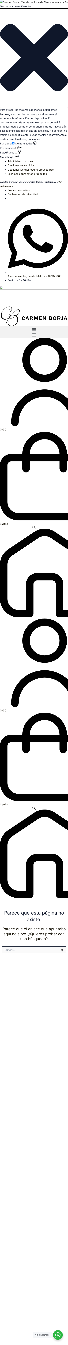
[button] (34, 58)
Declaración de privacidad (23, 194)
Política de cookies (19, 190)
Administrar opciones (20, 161)
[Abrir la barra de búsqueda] (34, 527)
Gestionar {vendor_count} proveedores (31, 169)
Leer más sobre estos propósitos (27, 173)
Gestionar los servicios (21, 165)
